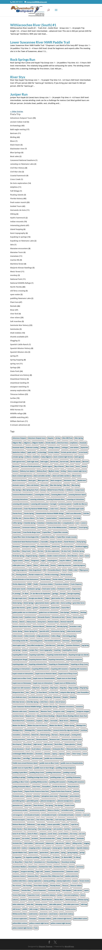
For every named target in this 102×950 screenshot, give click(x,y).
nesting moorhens (19, 739)
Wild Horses (15, 409)
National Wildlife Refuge (20, 283)
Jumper (25, 650)
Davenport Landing (28, 546)
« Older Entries (16, 111)
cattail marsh (17, 509)
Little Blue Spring (32, 702)
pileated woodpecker (48, 801)
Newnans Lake (55, 739)
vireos (83, 895)
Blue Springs (15, 152)
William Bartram (17, 421)
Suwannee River (33, 876)
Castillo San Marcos (80, 504)
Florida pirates (70, 579)
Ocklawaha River (58, 749)
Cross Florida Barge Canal (31, 532)
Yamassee (32, 918)
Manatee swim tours (20, 711)
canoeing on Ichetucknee (75, 499)
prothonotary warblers (38, 810)
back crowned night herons (63, 457)
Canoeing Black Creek (58, 495)
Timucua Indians (17, 394)
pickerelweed (74, 796)
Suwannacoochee (58, 871)
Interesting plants (18, 225)
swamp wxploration (63, 881)
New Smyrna (17, 744)
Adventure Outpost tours (36, 438)
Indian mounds (16, 221)
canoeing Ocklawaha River (55, 499)
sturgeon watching (18, 386)
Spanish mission (69, 848)
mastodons (30, 721)
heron (69, 617)
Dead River (16, 551)
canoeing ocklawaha (37, 499)
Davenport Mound (43, 546)
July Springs (16, 650)
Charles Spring (29, 513)
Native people (65, 735)
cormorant (16, 527)
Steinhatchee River (60, 867)
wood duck (43, 914)
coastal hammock (65, 518)
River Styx (17, 77)
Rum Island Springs (44, 829)
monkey (13, 275)
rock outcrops (60, 820)
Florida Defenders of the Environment (25, 579)
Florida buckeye (66, 575)
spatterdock (44, 852)
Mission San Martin (56, 725)
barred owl (54, 461)
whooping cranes (41, 904)
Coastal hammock (18, 175)
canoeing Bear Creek (42, 495)
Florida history (16, 198)
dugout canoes (18, 560)
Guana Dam (55, 608)
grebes (35, 608)
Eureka (53, 565)
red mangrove (17, 815)
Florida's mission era (36, 575)
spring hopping (72, 852)
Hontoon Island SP (67, 622)
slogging (86, 843)
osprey (54, 754)
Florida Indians (58, 579)
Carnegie (53, 504)
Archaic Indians (53, 452)
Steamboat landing (68, 862)
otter (68, 754)
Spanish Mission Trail (19, 852)
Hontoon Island (53, 622)
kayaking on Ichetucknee (21, 669)
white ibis (30, 904)
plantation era (18, 805)
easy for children (65, 560)
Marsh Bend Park (18, 721)
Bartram (13, 133)
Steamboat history (18, 379)
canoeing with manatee (21, 504)
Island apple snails (19, 645)
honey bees (42, 622)
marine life (14, 260)
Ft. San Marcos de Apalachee (40, 593)
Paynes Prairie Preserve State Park (37, 791)
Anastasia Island (18, 447)
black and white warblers (61, 476)
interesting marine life (20, 641)
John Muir (60, 645)
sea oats (82, 834)
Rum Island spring (30, 829)
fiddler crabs (72, 570)
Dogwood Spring (31, 556)
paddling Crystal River (20, 772)
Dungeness (35, 560)
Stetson (71, 867)
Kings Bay (63, 688)
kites (32, 692)
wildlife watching (17, 417)
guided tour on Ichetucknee (48, 612)
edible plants (77, 560)
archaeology (42, 452)
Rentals (13, 306)
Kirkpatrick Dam (18, 692)
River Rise (50, 820)
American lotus (62, 443)
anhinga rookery (54, 447)
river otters (15, 317)
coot (77, 523)
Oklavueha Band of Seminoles (77, 749)
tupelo (86, 890)
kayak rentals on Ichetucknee (23, 673)
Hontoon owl (50, 626)
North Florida (16, 287)
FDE (44, 570)
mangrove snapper (82, 711)
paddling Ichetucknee (53, 772)
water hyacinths (34, 900)
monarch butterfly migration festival (66, 730)
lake (12, 244)
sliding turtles (77, 843)
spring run (14, 363)
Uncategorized (16, 402)
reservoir (86, 815)
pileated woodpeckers (65, 801)
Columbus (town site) (53, 523)
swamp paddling (49, 881)
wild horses (16, 909)
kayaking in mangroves (74, 659)
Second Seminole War (47, 838)
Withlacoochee (71, 909)
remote (78, 815)
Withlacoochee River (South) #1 (33, 25)
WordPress (69, 946)
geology (55, 593)
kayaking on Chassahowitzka (59, 664)
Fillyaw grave (83, 570)
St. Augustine (17, 857)
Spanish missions (82, 848)
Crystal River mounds (60, 532)
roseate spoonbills (53, 824)
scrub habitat (63, 834)
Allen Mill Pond (67, 438)
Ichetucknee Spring (57, 631)
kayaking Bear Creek (70, 650)
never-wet (30, 739)
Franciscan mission (46, 584)
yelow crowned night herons (22, 928)
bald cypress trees (19, 461)
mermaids (53, 721)
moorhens (25, 735)
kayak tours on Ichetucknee (43, 683)
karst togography (46, 650)
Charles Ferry (17, 513)
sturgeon (16, 871)
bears (78, 466)
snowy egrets (57, 848)
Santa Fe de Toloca (19, 834)
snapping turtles (34, 848)
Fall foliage (14, 191)
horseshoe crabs (75, 626)
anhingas (65, 447)
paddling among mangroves (65, 768)
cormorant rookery (29, 527)
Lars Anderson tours (35, 697)
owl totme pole (37, 758)
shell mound (39, 843)
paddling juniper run (57, 777)
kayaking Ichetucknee (56, 659)
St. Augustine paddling (31, 857)
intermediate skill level (52, 641)
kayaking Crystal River (37, 655)
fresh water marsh (18, 202)
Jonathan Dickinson (73, 645)
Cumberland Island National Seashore (26, 542)
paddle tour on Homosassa (54, 758)
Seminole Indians (69, 838)
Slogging (13, 340)
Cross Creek (15, 179)
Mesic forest (15, 271)
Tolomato (16, 890)
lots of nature (60, 702)
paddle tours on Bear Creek (49, 763)
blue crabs (44, 485)
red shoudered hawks (32, 815)
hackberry (74, 612)
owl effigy (26, 758)
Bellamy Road (41, 471)
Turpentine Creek (33, 895)
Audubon (36, 457)
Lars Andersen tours (19, 697)
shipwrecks (49, 843)
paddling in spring (69, 772)
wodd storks (33, 914)
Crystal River (46, 532)
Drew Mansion (72, 556)
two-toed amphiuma (71, 895)
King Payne (54, 688)
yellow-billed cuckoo (80, 918)
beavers (15, 471)
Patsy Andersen (73, 786)
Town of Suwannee (39, 890)
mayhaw (39, 721)
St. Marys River (18, 862)
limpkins (73, 697)
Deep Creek (26, 551)
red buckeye (79, 810)
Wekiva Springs (71, 900)
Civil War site (15, 171)
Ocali (27, 749)
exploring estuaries (64, 565)
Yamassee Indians (45, 918)
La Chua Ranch (42, 692)
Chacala (63, 509)
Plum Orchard (38, 805)
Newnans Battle (41, 739)
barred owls (64, 461)
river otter (30, 820)
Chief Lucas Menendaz (73, 513)
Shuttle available (17, 336)
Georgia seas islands (35, 598)
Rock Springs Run (22, 60)
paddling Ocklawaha (73, 777)
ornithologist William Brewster (23, 754)
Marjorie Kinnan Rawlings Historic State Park (72, 716)
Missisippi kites (18, 730)
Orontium (39, 754)
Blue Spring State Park (30, 490)
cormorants (42, 527)
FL (13, 575)
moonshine (16, 735)
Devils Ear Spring (78, 551)
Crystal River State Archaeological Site (26, 537)
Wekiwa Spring (83, 900)
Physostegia (64, 796)
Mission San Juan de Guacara (37, 725)
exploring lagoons (79, 565)
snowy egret (46, 848)
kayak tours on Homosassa (22, 683)
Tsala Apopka (66, 890)
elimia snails (44, 565)
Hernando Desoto (44, 617)
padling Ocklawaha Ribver (21, 786)
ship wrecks (60, 843)
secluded (35, 838)
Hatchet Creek (18, 617)
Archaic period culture (69, 452)
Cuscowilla (44, 542)
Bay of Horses (59, 466)
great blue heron (79, 603)
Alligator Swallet (38, 443)
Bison (12, 141)
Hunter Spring (17, 631)
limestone (57, 697)
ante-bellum (74, 447)
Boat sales (14, 156)
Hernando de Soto (18, 210)
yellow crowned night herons (60, 923)
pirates (77, 801)
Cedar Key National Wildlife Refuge (36, 509)
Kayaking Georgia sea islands (78, 655)
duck (81, 556)
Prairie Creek (69, 805)
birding (63, 471)
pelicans (76, 791)
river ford (14, 313)
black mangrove (56, 480)
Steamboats (32, 867)
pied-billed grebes (19, 801)
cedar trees (54, 509)
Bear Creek (70, 466)
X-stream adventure (18, 425)
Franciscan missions (61, 584)
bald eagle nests (32, 461)
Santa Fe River (33, 834)
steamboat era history (19, 375)
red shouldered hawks (66, 815)
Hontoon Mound (38, 626)
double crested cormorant (56, 556)
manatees (14, 256)
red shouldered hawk (49, 815)
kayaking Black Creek (20, 655)
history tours (31, 622)
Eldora (36, 565)
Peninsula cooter (18, 796)
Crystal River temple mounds (67, 537)
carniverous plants (65, 504)
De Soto (40, 551)
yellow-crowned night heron (39, 923)
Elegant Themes (45, 946)
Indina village (55, 636)
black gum (32, 480)
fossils (36, 584)
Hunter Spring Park (30, 631)
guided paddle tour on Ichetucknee (25, 612)
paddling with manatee (58, 782)
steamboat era (39, 862)
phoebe (29, 796)
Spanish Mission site (19, 352)
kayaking (57, 650)
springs (82, 852)
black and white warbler (42, 476)
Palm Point (36, 786)
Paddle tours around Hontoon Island (25, 763)
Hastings (83, 612)
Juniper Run (19, 94)
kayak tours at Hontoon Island (45, 673)
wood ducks (53, 914)
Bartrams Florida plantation (30, 466)
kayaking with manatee (59, 669)
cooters (83, 523)
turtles (13, 398)
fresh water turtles (48, 589)
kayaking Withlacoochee (40, 669)
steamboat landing (18, 383)
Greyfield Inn (44, 608)
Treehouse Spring (54, 890)
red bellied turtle (67, 810)
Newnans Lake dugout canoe (72, 739)
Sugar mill (39, 871)
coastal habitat (51, 518)
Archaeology (15, 125)
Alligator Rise (17, 443)
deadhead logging (82, 546)
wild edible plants (55, 904)
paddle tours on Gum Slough (44, 768)
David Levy (55, 546)
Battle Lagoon (47, 466)
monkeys (84, 730)
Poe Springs (59, 805)
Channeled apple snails (76, 509)
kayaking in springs (18, 237)
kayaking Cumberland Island (57, 655)
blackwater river (17, 148)
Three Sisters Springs (41, 885)
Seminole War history (19, 325)
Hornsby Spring (62, 626)
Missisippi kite (81, 725)
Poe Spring (49, 805)
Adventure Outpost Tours (21, 118)
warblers (23, 900)
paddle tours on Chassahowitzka (72, 763)
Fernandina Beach (54, 570)
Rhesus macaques (19, 820)
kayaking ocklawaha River (38, 664)
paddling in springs (19, 777)
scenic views (52, 834)
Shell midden (15, 333)
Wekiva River (58, 900)
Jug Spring (85, 645)
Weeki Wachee (47, 900)
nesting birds (76, 735)
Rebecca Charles (53, 810)
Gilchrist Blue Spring (73, 598)
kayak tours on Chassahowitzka (44, 678)
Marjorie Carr (30, 716)
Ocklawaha (47, 749)
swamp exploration (18, 390)
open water (15, 294)
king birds (45, 688)
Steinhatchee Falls (45, 867)
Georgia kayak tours (19, 598)
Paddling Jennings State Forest (37, 777)
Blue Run (67, 485)
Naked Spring (45, 735)
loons (52, 702)
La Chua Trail (53, 692)
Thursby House (55, 885)
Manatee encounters (19, 248)
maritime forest (18, 716)
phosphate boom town (49, 796)
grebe (29, 608)
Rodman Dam (71, 820)
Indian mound (17, 636)
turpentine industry (48, 895)
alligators (27, 443)
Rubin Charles (17, 829)
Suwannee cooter (72, 871)
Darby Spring (81, 542)
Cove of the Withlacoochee (57, 527)
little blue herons (18, 702)
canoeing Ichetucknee (20, 499)
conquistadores (68, 523)
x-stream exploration (20, 918)
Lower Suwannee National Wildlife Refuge (27, 706)
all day (58, 438)
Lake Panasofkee (83, 692)
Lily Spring (48, 697)
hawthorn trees (30, 617)
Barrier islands (75, 461)
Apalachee (84, 447)
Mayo (46, 721)
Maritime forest (17, 264)
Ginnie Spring (17, 603)
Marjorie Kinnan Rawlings (21, 267)
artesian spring (18, 457)
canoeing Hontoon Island (77, 495)
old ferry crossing (17, 290)
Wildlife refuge (16, 413)
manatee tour (34, 711)
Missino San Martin (19, 725)
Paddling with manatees (76, 782)
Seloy (59, 838)
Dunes (27, 560)
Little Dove (44, 702)
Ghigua (47, 598)
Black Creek (76, 476)
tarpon (75, 881)
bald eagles (44, 461)
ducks (87, 556)
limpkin (65, 697)
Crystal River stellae (48, 537)
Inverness (66, 641)
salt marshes (57, 829)
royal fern (65, 824)
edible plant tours (19, 565)
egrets (29, 565)
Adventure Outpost (19, 438)
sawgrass (43, 834)
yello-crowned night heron (62, 918)
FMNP (29, 584)
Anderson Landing (32, 447)
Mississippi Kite (30, 730)
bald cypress (79, 457)
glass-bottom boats (42, 603)
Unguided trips (16, 406)
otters (85, 754)
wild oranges (33, 909)
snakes (24, 848)
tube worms (78, 890)
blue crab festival (33, 485)
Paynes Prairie (17, 791)
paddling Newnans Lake (20, 298)
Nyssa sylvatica (70, 744)
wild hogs (84, 904)
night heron (38, 744)
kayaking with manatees (78, 669)
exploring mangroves (20, 570)
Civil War (86, 513)
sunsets (47, 871)
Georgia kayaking (74, 593)
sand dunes (76, 829)
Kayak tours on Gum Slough (66, 678)
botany (43, 490)
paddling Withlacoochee (39, 782)
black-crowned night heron (77, 471)
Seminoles (14, 329)
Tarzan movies (84, 881)
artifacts (28, 457)
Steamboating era (53, 862)
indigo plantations (43, 636)
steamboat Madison (19, 867)
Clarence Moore (29, 518)
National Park (16, 279)
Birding (13, 137)
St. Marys (77, 857)
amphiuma (73, 443)
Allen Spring (79, 438)
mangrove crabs (58, 711)
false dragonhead (35, 570)
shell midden (28, 843)
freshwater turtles (64, 589)
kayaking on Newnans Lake (22, 241)
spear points (55, 852)
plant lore (28, 805)
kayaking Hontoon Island (38, 659)
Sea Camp (73, 834)
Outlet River (17, 758)
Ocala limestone (18, 749)
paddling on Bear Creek (21, 782)
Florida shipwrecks (19, 584)
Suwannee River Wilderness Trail (52, 876)
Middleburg (74, 721)
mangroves (70, 711)
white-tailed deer (19, 904)
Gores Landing (66, 603)
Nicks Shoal (27, 744)
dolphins (14, 187)
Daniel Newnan (69, 542)
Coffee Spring (17, 523)
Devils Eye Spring (18, 556)
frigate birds (76, 589)
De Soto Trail (66, 551)
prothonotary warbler (20, 810)
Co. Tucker (40, 518)
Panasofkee (46, 786)
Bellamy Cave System (27, 471)
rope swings (41, 824)
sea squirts (16, 838)
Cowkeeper (73, 527)
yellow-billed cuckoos (20, 923)
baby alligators (47, 457)
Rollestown (31, 824)
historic (22, 622)
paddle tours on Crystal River (22, 768)
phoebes (37, 796)
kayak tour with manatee (21, 688)
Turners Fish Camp (19, 895)
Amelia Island (50, 443)
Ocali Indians (36, 749)
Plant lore (14, 302)
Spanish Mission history (20, 348)
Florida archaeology (52, 575)
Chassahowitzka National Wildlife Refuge (50, 513)
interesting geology (69, 636)
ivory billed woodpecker (35, 645)
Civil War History (17, 168)
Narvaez (55, 735)
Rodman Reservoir (19, 824)
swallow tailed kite (71, 876)
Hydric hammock (17, 217)
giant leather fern (58, 598)
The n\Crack (17, 885)
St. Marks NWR (67, 857)
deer (34, 551)
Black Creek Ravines (19, 480)
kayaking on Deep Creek (79, 664)
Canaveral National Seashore (22, 160)
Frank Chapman (76, 584)
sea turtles (25, 838)
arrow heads (83, 452)
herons (15, 622)
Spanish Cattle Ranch (19, 344)
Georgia (62, 593)
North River (59, 744)
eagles (43, 560)
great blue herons (19, 608)
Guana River (66, 608)
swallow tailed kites (19, 881)
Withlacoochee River (20, 914)
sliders (68, 843)
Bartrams (16, 466)
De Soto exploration (18, 183)
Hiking (13, 214)
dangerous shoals (56, 542)
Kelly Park (35, 688)
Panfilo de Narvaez (59, 786)
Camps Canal (79, 490)
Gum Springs (64, 612)
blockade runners (19, 485)
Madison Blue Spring (50, 706)
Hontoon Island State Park (22, 626)
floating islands (16, 195)
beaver (84, 466)
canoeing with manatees (39, 504)
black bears (15, 145)
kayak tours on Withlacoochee (65, 683)
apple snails (31, 452)
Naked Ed (35, 735)
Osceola (47, 754)
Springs (13, 367)
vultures (15, 900)
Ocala (79, 744)
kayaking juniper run (20, 664)
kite (27, 692)
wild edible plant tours (71, 904)
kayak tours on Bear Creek (22, 678)
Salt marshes (15, 321)
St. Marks (56, 857)
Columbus (40, 523)
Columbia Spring (29, 523)
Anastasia (83, 443)
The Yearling (27, 885)
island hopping (16, 229)
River (12, 310)
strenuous (80, 867)
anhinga (43, 447)
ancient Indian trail (18, 122)
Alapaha (50, 438)
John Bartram (50, 645)
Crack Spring (83, 527)
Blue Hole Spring (55, 485)
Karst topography (17, 233)
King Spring (84, 688)
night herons (48, 744)
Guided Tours (16, 206)
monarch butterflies (44, 730)
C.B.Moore (69, 490)
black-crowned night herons (22, 476)
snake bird (16, 848)
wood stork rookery (66, 914)
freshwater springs (33, 589)
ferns (64, 570)
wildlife (24, 909)
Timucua (65, 885)
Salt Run (67, 829)
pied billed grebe (32, 801)
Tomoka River (26, 890)
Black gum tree (43, 480)
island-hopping (76, 641)
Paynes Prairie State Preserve (61, 791)
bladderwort (82, 480)
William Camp (58, 909)
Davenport (16, 546)
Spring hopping (16, 360)
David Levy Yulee (67, 546)
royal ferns (74, 824)
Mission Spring (69, 725)
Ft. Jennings (16, 593)
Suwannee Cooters (19, 876)
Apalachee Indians (19, 452)
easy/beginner (52, 560)
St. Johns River (46, 857)
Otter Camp (76, 754)
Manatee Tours (16, 252)
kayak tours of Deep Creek (68, 673)
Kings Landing (73, 688)
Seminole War (17, 843)
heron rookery (78, 617)
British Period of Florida (56, 490)
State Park (14, 371)
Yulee (36, 928)
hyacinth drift (44, 631)
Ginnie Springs (28, 603)
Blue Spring (75, 485)
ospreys (61, 754)
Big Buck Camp (54, 471)
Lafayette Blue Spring (67, 692)
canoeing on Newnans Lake (22, 164)
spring (13, 356)
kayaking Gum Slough (20, 659)
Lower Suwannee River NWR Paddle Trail (40, 42)
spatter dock (33, 852)
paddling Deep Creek (37, 772)
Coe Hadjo (77, 518)
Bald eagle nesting (18, 129)
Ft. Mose (25, 593)
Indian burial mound (74, 631)
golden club (55, 603)
